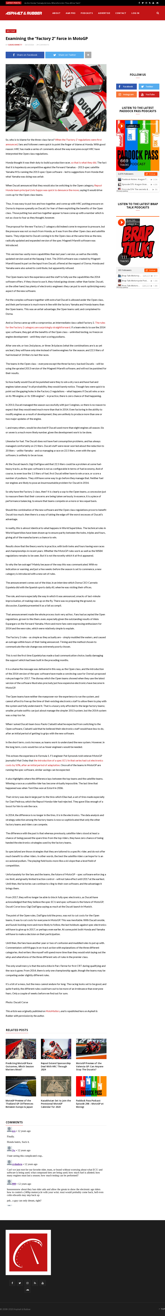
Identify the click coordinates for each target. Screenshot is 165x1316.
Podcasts (87, 13)
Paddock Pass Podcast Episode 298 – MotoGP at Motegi (90, 1103)
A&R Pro (70, 13)
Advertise (104, 13)
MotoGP (11, 31)
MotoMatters (53, 1011)
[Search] (157, 13)
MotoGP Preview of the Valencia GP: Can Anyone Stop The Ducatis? (89, 1066)
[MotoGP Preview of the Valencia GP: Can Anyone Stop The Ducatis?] (91, 1049)
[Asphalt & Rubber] (24, 13)
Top (162, 1309)
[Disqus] (56, 1165)
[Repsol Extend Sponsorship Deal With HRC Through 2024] (56, 1049)
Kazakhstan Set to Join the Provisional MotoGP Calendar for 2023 (56, 1103)
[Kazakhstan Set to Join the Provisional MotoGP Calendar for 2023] (56, 1086)
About (56, 13)
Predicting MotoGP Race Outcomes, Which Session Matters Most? (20, 1066)
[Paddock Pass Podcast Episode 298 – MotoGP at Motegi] (91, 1086)
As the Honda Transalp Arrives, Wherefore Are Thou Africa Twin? (52, 3)
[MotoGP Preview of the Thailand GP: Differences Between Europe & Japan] (21, 1086)
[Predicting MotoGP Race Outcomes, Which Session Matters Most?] (21, 1049)
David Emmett (15, 45)
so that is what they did (83, 162)
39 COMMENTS (42, 45)
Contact (120, 13)
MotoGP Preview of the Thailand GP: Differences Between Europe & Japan (19, 1103)
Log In (135, 13)
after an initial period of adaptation (40, 765)
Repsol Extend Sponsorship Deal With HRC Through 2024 (56, 1066)
